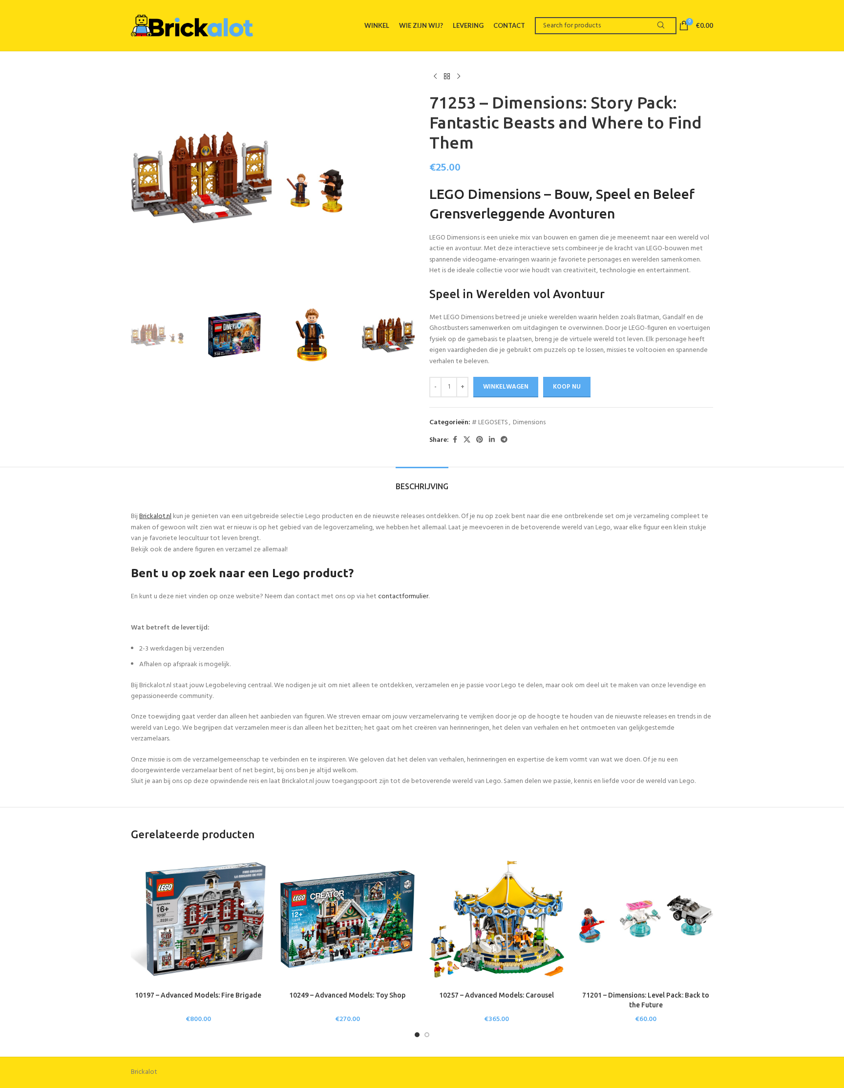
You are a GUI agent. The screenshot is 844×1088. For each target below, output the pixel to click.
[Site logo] (192, 25)
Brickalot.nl (155, 516)
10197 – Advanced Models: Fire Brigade (198, 995)
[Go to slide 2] (426, 1034)
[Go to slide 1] (417, 1034)
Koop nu (567, 387)
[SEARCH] (660, 25)
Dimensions (529, 422)
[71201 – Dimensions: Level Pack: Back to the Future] (646, 919)
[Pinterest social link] (479, 440)
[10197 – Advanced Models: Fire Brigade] (198, 919)
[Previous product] (435, 77)
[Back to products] (447, 77)
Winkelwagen (505, 387)
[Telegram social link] (504, 440)
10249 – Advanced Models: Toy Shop (347, 995)
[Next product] (458, 77)
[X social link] (467, 440)
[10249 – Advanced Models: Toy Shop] (347, 919)
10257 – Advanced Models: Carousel (496, 995)
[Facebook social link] (455, 440)
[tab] (422, 482)
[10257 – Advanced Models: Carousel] (496, 919)
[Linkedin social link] (492, 440)
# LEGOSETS (490, 422)
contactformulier (403, 596)
